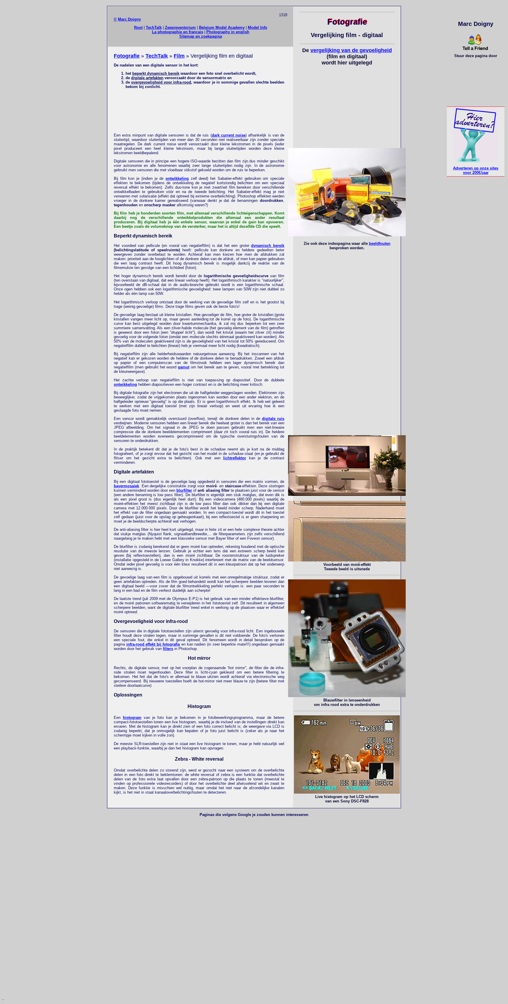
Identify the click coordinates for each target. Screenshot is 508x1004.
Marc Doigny (129, 19)
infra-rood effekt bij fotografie (153, 644)
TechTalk (154, 27)
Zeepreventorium (180, 27)
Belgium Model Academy (222, 27)
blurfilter (184, 490)
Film (179, 56)
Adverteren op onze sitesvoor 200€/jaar (475, 170)
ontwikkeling (177, 178)
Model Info (257, 27)
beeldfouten (379, 243)
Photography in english (227, 32)
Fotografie (127, 56)
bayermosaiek (126, 486)
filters (168, 648)
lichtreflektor (234, 458)
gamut (183, 367)
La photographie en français (177, 32)
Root (138, 27)
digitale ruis (273, 418)
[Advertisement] (199, 110)
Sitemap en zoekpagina (200, 36)
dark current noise (229, 135)
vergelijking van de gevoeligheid (351, 50)
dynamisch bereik (267, 245)
